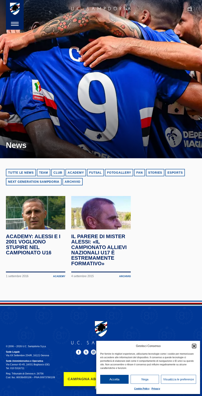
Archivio (72, 181)
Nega (144, 379)
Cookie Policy (142, 388)
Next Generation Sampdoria (33, 181)
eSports (175, 172)
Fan (139, 172)
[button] (194, 346)
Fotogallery (119, 172)
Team (43, 172)
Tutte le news (21, 172)
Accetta (114, 379)
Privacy (156, 388)
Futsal (95, 172)
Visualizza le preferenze (178, 379)
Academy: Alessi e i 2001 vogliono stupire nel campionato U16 (33, 244)
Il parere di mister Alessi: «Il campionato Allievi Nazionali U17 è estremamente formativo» (99, 249)
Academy (76, 172)
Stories (155, 172)
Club (57, 172)
